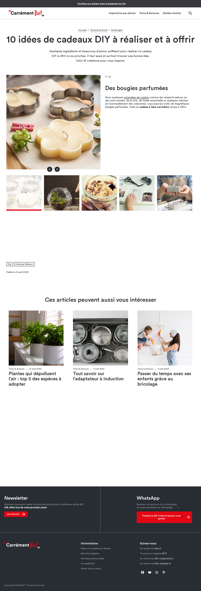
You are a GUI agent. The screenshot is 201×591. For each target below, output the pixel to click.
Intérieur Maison (24, 264)
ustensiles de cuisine (136, 97)
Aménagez (117, 30)
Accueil (82, 30)
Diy (9, 264)
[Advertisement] (100, 231)
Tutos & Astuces (98, 30)
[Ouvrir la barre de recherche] (190, 13)
